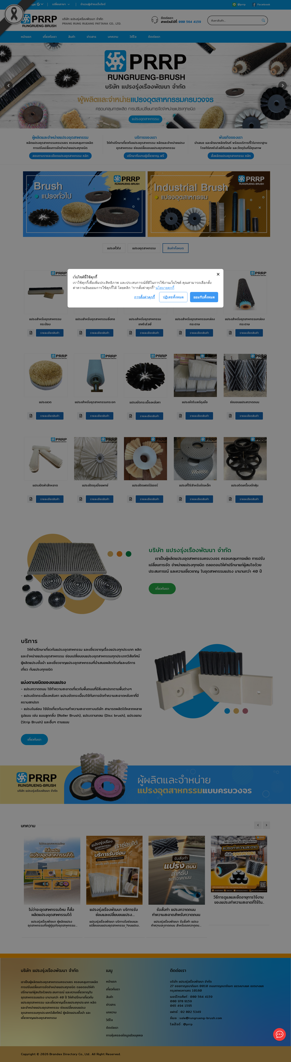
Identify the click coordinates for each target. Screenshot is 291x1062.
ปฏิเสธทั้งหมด (173, 297)
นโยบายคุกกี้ (165, 288)
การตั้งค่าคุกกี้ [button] (144, 297)
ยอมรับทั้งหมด (204, 297)
